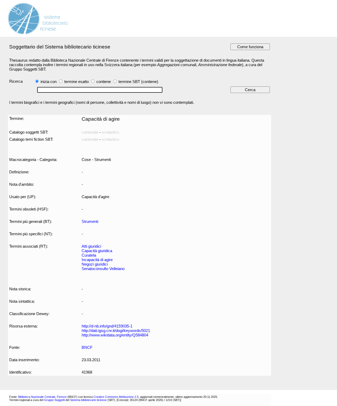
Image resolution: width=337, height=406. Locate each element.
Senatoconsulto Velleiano (103, 268)
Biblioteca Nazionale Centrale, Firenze (42, 396)
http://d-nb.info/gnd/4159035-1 (107, 326)
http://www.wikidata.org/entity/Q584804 (115, 335)
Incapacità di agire (97, 259)
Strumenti (90, 221)
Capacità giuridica (97, 250)
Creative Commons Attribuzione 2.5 (115, 396)
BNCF (87, 347)
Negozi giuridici (95, 264)
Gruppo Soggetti (54, 400)
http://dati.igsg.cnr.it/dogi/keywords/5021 (116, 330)
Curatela (89, 255)
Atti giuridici (91, 246)
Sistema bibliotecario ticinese (88, 400)
